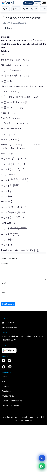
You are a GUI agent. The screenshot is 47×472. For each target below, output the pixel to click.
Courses (5, 386)
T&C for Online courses (12, 406)
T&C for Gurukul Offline (12, 401)
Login (37, 3)
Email (3, 292)
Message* (4, 263)
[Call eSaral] (42, 458)
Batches (28, 3)
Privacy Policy (8, 396)
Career (5, 376)
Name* (3, 283)
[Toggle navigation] (44, 3)
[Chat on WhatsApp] (42, 466)
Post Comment (8, 304)
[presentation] (35, 40)
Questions (6, 391)
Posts (4, 381)
